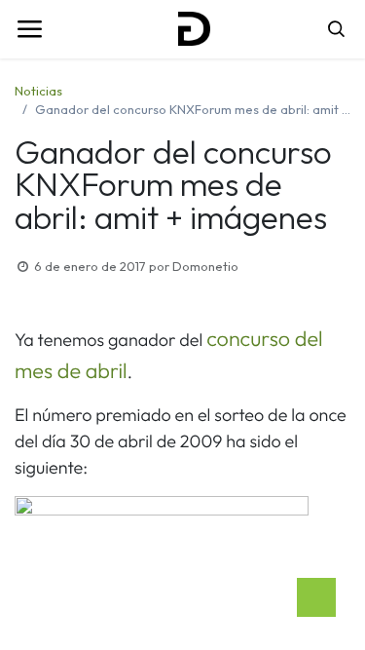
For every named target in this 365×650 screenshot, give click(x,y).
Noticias (38, 90)
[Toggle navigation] (29, 29)
